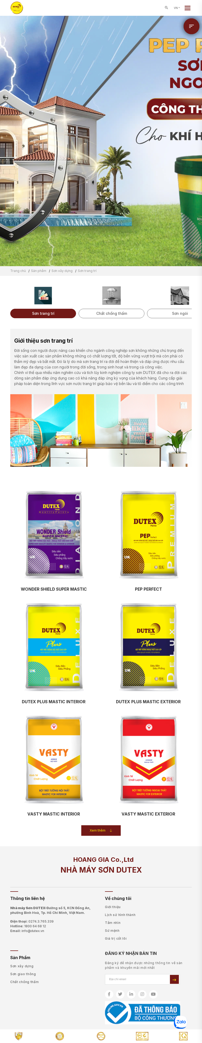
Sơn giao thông (23, 974)
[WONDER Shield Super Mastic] (53, 535)
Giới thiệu (113, 907)
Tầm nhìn (113, 923)
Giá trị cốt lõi (116, 938)
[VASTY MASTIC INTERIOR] (53, 760)
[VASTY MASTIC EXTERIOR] (148, 760)
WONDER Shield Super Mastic (54, 589)
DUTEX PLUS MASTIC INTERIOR (53, 701)
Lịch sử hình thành (120, 915)
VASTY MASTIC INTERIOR (53, 814)
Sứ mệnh (112, 931)
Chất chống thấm (24, 982)
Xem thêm (97, 830)
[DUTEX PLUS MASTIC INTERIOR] (53, 647)
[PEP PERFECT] (148, 535)
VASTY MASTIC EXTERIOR (148, 814)
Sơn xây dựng (21, 966)
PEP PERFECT (148, 589)
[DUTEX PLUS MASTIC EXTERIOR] (148, 647)
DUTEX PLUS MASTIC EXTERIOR (148, 701)
